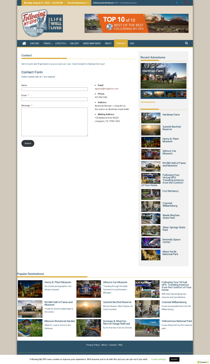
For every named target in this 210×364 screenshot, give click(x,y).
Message (26, 105)
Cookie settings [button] (158, 359)
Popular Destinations (30, 274)
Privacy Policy (93, 345)
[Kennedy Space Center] (150, 243)
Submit (28, 143)
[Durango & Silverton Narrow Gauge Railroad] (88, 328)
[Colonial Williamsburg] (150, 206)
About (108, 43)
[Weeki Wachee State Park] (150, 218)
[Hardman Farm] (163, 88)
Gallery (74, 43)
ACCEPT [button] (174, 359)
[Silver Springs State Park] (150, 230)
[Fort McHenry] (150, 194)
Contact (121, 43)
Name (24, 85)
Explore (34, 43)
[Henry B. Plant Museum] (150, 142)
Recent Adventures (153, 57)
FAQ (132, 43)
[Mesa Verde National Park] (150, 255)
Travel (47, 43)
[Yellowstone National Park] (147, 328)
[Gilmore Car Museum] (150, 154)
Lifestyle (60, 43)
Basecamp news (92, 43)
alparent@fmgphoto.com (107, 88)
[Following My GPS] (24, 43)
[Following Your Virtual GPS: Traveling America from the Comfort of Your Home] (150, 178)
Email (25, 95)
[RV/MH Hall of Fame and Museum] (150, 166)
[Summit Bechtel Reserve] (150, 130)
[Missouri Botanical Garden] (30, 328)
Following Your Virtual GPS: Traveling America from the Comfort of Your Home (130, 3)
